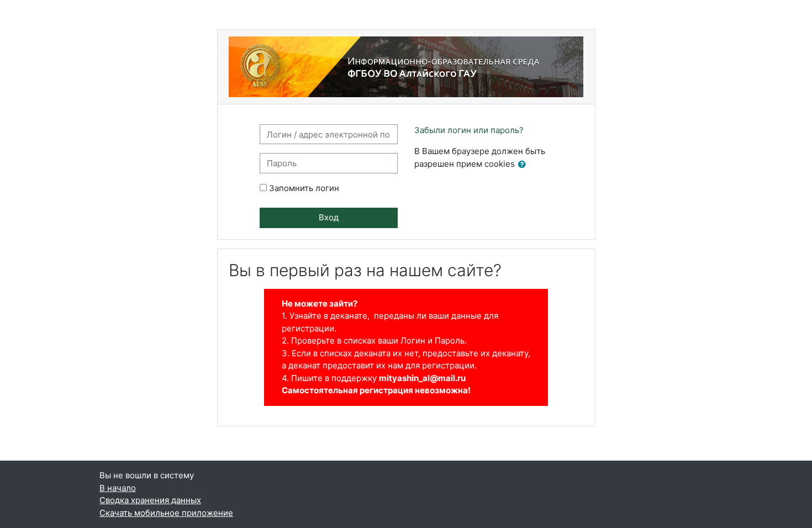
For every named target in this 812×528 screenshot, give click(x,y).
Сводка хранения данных (150, 500)
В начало (117, 488)
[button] (524, 165)
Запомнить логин (304, 188)
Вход (329, 217)
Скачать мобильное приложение (166, 513)
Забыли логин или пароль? (469, 130)
